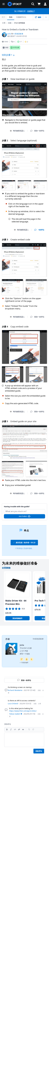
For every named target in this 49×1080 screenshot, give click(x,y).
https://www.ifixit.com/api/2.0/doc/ (23, 711)
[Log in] (45, 4)
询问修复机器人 (19, 131)
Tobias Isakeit (14, 714)
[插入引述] (23, 729)
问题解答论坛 (21, 17)
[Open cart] (39, 4)
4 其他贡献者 (18, 34)
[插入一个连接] (19, 729)
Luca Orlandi (13, 703)
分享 (39, 704)
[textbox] (24, 740)
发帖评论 (38, 751)
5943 (6, 41)
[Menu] (3, 4)
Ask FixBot (23, 516)
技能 (9, 23)
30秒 (6, 47)
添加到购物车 (17, 618)
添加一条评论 (24, 505)
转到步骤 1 (7, 54)
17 (21, 41)
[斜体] (11, 729)
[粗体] (7, 729)
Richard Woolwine (15, 690)
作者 (7, 639)
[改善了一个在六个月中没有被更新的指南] (22, 659)
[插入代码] (15, 729)
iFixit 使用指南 (19, 23)
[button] (32, 4)
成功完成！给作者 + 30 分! (25, 542)
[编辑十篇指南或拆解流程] (27, 659)
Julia (9, 34)
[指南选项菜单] (46, 17)
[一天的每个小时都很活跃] (32, 659)
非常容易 (16, 47)
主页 (3, 23)
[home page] (15, 4)
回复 (39, 690)
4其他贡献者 (39, 639)
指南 (10, 17)
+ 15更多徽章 (24, 663)
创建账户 (31, 11)
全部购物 (6, 567)
